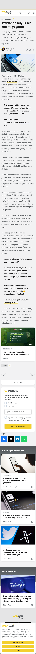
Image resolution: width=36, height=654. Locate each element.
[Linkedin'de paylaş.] (18, 439)
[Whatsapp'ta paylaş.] (24, 439)
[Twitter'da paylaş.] (11, 439)
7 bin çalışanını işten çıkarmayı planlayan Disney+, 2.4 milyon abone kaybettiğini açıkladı (17, 598)
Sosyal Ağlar (6, 19)
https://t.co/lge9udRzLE (14, 294)
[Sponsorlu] (18, 337)
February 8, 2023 (11, 303)
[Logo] (6, 13)
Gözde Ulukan (7, 605)
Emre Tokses (7, 559)
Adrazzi (5, 358)
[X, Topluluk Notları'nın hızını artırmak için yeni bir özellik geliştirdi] (18, 463)
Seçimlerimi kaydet (18, 426)
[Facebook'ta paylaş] (4, 439)
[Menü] (33, 13)
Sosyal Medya (7, 475)
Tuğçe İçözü (7, 521)
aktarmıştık (12, 82)
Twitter (5, 365)
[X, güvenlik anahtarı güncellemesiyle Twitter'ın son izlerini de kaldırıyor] (18, 535)
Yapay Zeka (6, 512)
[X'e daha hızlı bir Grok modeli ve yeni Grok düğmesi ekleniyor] (18, 500)
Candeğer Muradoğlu (10, 487)
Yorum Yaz (18, 382)
